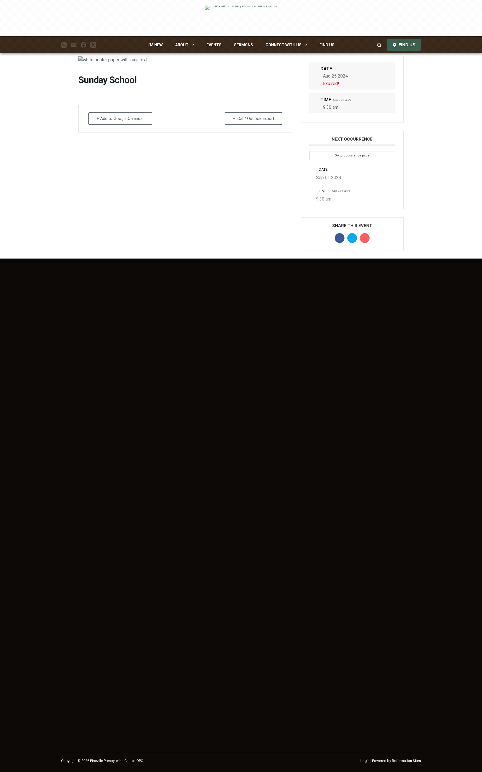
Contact (392, 321)
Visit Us (392, 307)
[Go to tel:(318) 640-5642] (108, 711)
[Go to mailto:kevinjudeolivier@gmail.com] (108, 740)
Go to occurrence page (352, 155)
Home (391, 299)
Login (365, 761)
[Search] (379, 45)
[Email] (73, 45)
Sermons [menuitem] (243, 45)
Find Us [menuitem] (326, 45)
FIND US (407, 44)
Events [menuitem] (213, 45)
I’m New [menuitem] (155, 45)
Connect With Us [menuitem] (284, 45)
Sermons (394, 314)
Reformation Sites (406, 761)
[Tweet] (352, 238)
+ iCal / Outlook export (253, 118)
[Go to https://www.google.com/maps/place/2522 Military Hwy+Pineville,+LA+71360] (108, 726)
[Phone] (64, 45)
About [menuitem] (182, 45)
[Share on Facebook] (339, 238)
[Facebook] (83, 45)
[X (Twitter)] (93, 45)
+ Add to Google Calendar (120, 118)
